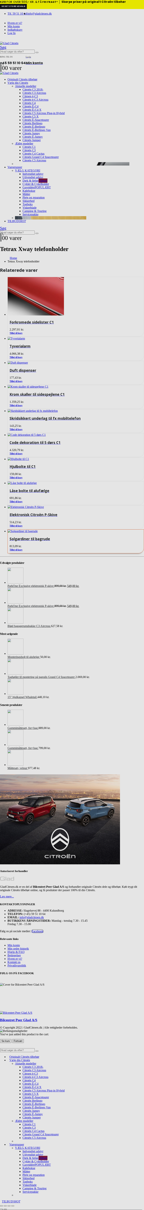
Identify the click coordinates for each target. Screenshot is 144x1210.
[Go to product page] (76, 531)
